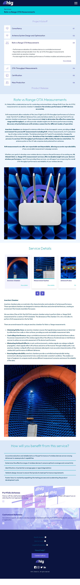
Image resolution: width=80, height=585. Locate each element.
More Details (67, 61)
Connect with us (40, 556)
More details (24, 285)
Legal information (39, 545)
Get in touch (39, 541)
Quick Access (39, 537)
